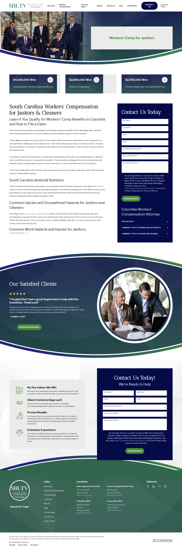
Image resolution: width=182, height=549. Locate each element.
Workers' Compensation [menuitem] (64, 6)
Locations (48, 499)
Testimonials (49, 512)
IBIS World (98, 186)
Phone (124, 135)
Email (124, 142)
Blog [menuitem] (121, 6)
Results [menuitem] (100, 6)
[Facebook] (148, 486)
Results (47, 504)
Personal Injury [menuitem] (84, 6)
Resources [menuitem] (111, 6)
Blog (46, 508)
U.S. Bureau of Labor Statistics (37, 214)
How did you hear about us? (132, 149)
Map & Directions (84, 495)
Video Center (49, 521)
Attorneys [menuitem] (51, 6)
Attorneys (48, 486)
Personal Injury (50, 495)
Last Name (126, 127)
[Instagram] (165, 486)
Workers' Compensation (54, 491)
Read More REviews (29, 327)
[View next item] (14, 327)
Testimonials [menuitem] (132, 6)
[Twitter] (159, 486)
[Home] (26, 6)
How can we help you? (130, 163)
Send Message (131, 199)
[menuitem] (144, 221)
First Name (126, 120)
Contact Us (149, 6)
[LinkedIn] (153, 486)
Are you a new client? (129, 156)
